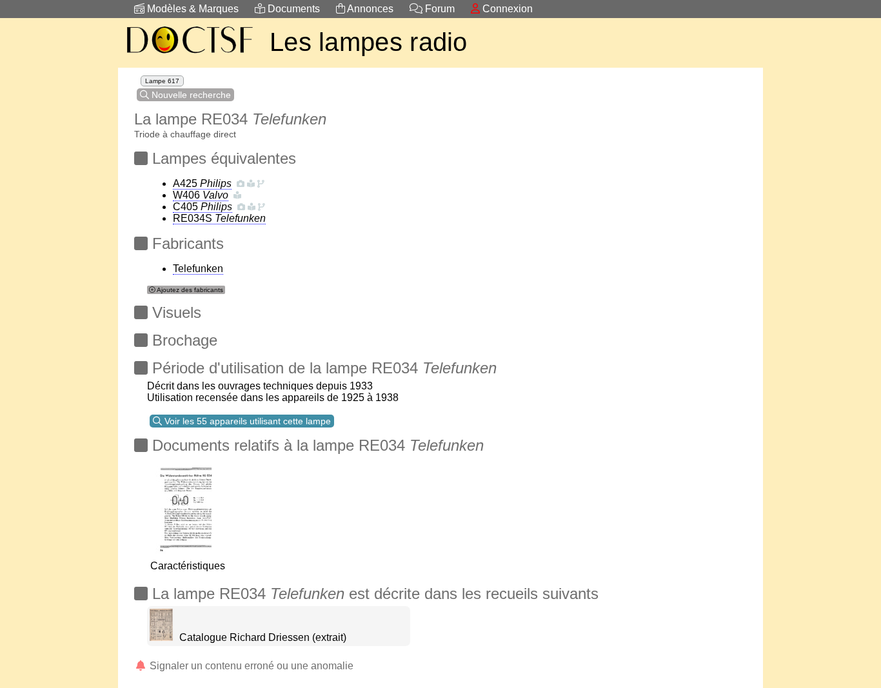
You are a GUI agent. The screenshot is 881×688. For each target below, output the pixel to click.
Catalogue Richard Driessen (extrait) (262, 637)
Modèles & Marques (191, 8)
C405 (202, 206)
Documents (292, 8)
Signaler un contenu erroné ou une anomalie (250, 665)
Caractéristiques (187, 565)
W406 (200, 195)
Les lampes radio (369, 42)
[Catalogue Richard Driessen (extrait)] (161, 637)
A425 (202, 183)
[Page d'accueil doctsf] (188, 55)
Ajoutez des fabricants (189, 289)
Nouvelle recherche (190, 95)
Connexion (506, 8)
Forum (438, 8)
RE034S (219, 218)
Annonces (369, 8)
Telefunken (198, 268)
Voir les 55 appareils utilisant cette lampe (246, 421)
